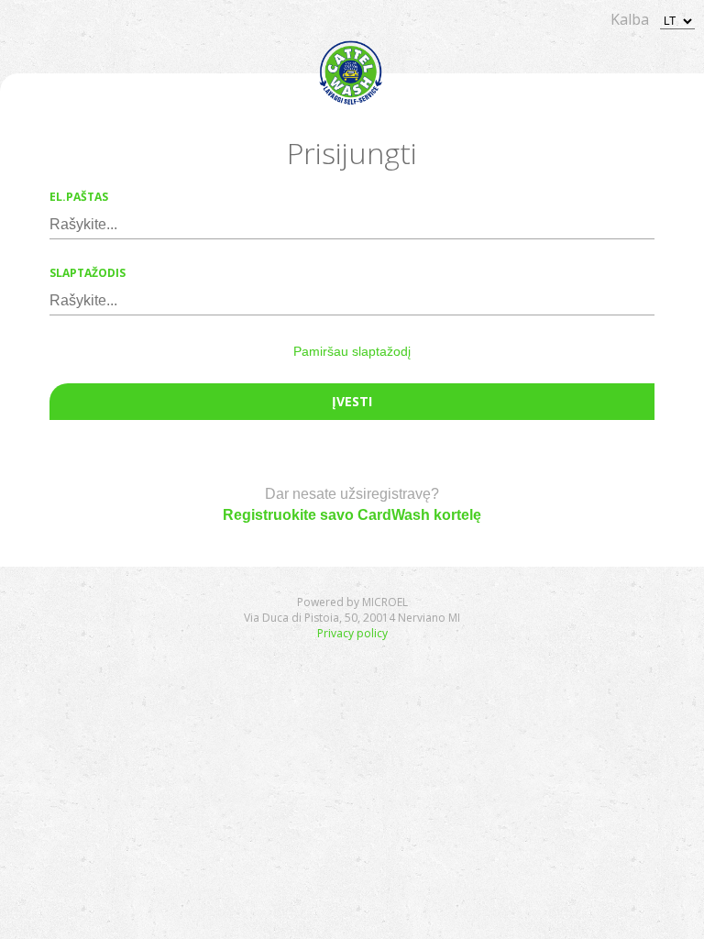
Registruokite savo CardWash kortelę (352, 515)
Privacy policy (352, 633)
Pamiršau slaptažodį (352, 351)
